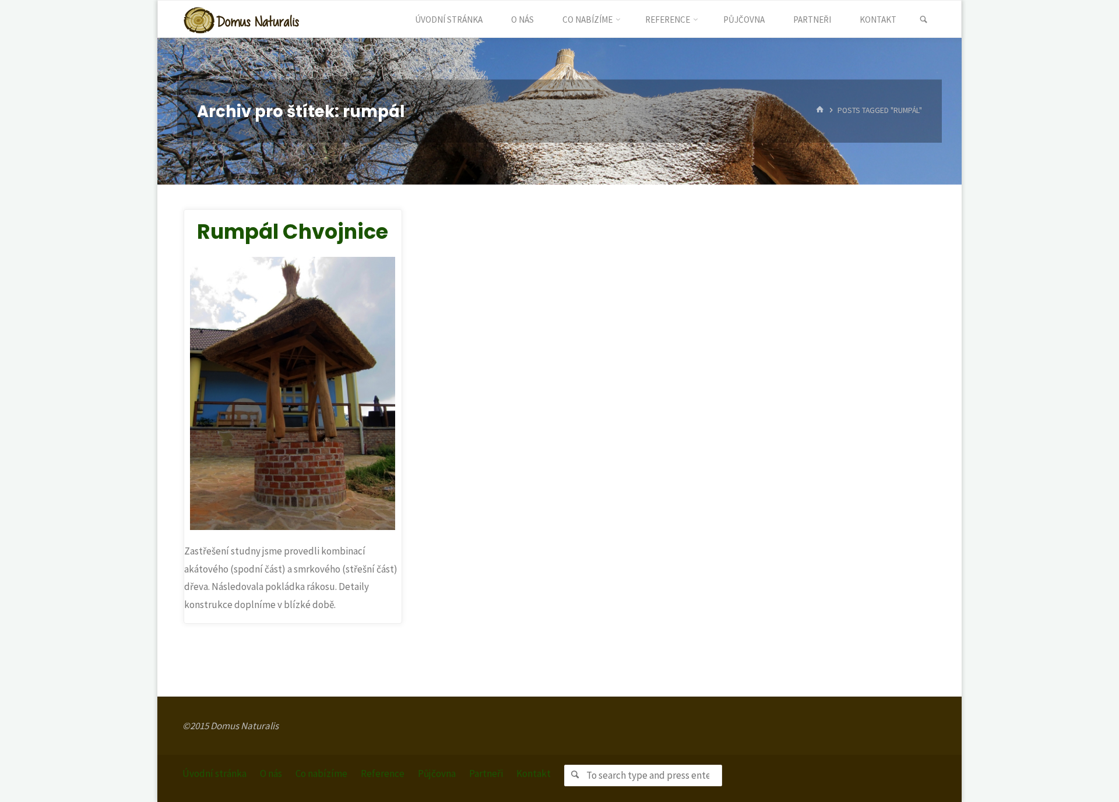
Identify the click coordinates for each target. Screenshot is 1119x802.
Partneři (486, 773)
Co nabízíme (321, 773)
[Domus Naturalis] (241, 19)
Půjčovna (437, 773)
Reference (382, 773)
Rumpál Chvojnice (292, 231)
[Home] (820, 111)
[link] (923, 20)
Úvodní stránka (214, 773)
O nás (271, 773)
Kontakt (533, 773)
